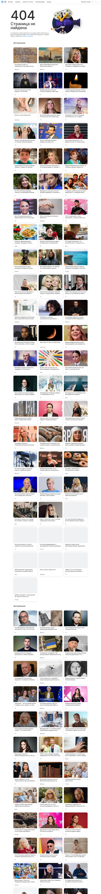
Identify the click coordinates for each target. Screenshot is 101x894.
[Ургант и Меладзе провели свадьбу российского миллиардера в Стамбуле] (50, 135)
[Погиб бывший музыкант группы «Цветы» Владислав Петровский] (76, 84)
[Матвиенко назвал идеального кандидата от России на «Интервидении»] (25, 362)
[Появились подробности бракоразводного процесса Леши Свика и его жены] (76, 849)
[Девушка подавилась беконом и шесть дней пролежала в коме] (25, 312)
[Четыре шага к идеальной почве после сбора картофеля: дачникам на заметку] (25, 875)
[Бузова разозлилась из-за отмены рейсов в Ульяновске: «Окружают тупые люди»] (50, 463)
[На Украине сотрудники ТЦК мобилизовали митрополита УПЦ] (50, 698)
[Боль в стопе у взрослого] (25, 110)
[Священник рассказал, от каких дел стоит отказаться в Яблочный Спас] (25, 615)
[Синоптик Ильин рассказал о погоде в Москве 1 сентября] (50, 615)
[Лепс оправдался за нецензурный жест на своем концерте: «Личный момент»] (76, 615)
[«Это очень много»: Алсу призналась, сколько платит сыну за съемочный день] (76, 211)
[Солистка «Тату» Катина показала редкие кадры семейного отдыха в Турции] (76, 875)
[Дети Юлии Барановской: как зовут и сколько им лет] (76, 362)
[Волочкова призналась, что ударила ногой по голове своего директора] (76, 135)
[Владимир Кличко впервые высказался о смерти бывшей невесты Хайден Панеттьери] (25, 698)
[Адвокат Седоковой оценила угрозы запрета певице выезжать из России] (76, 438)
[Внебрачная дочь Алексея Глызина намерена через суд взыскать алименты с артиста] (50, 84)
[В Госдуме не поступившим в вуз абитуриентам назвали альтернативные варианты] (76, 387)
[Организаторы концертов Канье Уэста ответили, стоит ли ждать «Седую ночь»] (25, 337)
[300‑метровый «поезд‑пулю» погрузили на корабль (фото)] (25, 564)
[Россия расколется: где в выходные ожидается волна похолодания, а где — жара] (25, 261)
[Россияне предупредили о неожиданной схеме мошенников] (50, 539)
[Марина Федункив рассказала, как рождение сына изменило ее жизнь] (76, 337)
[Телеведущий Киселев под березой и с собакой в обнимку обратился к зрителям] (25, 723)
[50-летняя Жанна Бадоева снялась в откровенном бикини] (25, 185)
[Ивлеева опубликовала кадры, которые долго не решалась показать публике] (50, 236)
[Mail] (2, 2)
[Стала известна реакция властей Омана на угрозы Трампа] (76, 640)
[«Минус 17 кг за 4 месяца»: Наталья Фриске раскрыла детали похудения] (76, 564)
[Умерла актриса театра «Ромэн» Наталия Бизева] (76, 723)
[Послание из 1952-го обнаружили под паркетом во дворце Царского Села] (25, 59)
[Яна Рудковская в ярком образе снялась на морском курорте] (76, 413)
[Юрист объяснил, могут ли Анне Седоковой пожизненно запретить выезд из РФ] (50, 514)
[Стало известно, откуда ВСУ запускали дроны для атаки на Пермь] (50, 723)
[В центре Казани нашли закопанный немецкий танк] (50, 673)
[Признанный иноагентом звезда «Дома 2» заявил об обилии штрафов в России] (25, 160)
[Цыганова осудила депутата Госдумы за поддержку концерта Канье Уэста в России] (76, 59)
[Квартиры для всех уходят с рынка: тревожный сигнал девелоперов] (25, 413)
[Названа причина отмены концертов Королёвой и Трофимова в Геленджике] (76, 748)
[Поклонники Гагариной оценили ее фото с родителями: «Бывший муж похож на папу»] (50, 286)
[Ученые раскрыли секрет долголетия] (76, 824)
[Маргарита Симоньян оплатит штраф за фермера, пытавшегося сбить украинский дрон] (50, 185)
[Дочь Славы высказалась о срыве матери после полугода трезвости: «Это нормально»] (25, 211)
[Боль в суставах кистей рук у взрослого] (50, 211)
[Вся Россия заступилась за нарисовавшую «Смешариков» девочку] (50, 362)
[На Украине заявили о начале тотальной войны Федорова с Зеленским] (76, 312)
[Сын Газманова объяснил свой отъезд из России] (76, 673)
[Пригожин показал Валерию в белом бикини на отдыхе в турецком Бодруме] (25, 286)
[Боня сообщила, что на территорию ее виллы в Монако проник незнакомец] (25, 824)
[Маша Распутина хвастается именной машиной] (76, 488)
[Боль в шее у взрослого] (76, 589)
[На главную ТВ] (4, 2)
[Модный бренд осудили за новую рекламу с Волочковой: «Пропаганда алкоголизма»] (50, 488)
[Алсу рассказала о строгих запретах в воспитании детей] (25, 539)
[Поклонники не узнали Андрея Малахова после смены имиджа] (25, 387)
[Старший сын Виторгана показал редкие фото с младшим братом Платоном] (76, 185)
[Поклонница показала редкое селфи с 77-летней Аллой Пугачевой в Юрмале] (25, 774)
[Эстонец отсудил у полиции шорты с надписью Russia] (25, 463)
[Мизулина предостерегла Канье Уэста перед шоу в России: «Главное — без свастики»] (25, 488)
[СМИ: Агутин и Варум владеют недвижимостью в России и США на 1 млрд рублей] (50, 799)
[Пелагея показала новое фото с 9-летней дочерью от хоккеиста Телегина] (50, 160)
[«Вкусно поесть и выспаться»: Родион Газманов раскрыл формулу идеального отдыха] (50, 413)
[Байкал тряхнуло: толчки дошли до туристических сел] (25, 589)
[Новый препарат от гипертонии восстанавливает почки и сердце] (76, 799)
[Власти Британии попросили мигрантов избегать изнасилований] (50, 59)
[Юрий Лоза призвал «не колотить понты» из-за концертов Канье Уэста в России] (76, 286)
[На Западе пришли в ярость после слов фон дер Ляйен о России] (50, 748)
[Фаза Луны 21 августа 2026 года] (50, 337)
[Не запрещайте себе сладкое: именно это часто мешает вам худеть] (25, 640)
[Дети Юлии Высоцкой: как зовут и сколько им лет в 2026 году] (50, 110)
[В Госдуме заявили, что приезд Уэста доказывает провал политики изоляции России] (50, 261)
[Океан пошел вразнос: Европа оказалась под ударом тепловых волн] (76, 261)
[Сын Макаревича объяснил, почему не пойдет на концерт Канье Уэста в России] (50, 589)
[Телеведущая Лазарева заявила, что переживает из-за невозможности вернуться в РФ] (50, 387)
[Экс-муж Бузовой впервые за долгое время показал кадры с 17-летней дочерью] (76, 514)
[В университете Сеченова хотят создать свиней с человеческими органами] (50, 438)
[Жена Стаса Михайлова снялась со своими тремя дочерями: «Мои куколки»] (25, 135)
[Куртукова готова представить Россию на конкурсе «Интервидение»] (50, 875)
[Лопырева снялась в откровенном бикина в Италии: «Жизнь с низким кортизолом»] (25, 438)
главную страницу (27, 36)
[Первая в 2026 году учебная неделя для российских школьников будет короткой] (25, 849)
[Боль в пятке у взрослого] (50, 564)
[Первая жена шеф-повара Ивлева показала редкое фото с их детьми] (76, 698)
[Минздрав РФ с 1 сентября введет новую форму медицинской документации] (50, 774)
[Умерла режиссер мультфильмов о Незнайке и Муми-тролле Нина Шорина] (76, 774)
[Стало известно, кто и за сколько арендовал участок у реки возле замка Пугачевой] (50, 849)
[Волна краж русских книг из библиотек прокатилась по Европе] (50, 824)
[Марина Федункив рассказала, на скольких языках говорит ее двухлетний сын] (76, 160)
